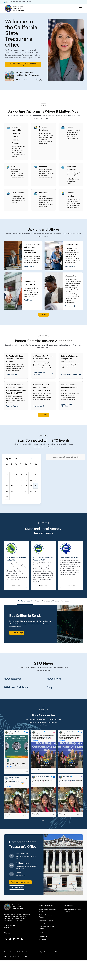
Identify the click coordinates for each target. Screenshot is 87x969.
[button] (3, 774)
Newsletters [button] (54, 678)
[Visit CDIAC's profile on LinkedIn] (8, 760)
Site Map (57, 952)
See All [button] (17, 633)
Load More (43, 315)
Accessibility (38, 952)
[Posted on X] (27, 778)
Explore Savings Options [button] (71, 374)
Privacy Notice (48, 952)
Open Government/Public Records (46, 928)
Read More (29, 266)
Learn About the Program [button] (43, 373)
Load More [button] (43, 415)
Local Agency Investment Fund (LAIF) (16, 558)
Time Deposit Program (69, 557)
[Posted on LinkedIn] (27, 732)
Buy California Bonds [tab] (25, 601)
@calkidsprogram (46, 737)
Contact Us (20, 952)
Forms (41, 932)
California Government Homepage (46, 922)
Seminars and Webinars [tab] (50, 601)
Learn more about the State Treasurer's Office (23, 64)
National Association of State (72, 910)
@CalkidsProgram (16, 781)
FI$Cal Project (68, 905)
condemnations (69, 302)
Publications (43, 936)
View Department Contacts (20, 882)
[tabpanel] (43, 50)
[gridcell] (35, 486)
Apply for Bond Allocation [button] (71, 405)
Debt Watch (42, 940)
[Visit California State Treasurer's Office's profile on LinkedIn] (6, 732)
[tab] (17, 79)
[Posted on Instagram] (54, 732)
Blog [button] (49, 687)
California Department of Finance (46, 916)
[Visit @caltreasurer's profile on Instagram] (34, 732)
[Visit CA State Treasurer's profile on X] (6, 778)
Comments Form (17, 887)
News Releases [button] (12, 678)
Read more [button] (9, 766)
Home (5, 952)
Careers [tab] (37, 601)
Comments (29, 952)
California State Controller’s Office (47, 910)
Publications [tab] (65, 601)
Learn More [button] (11, 374)
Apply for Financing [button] (14, 406)
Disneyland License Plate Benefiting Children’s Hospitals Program (26, 75)
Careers (12, 952)
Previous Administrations (46, 905)
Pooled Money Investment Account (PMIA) (43, 558)
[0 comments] (9, 815)
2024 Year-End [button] (16, 687)
